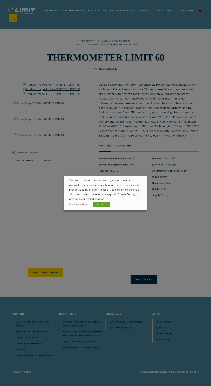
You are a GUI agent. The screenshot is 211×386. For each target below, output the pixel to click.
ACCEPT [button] (101, 204)
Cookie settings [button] (78, 204)
